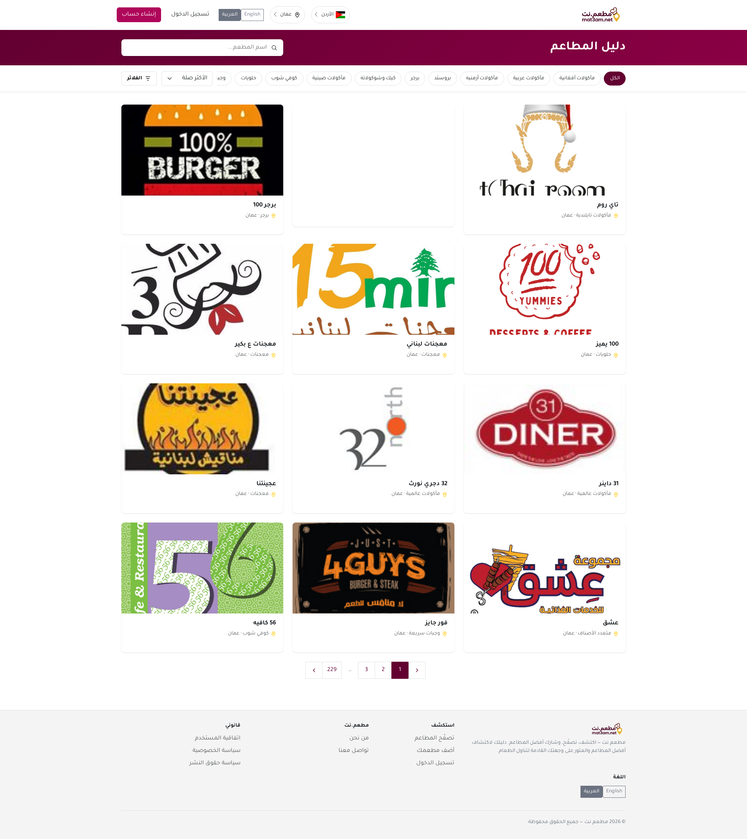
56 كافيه (264, 623)
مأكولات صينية (328, 78)
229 (332, 670)
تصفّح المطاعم (434, 739)
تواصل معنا (353, 751)
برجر (415, 78)
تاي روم (608, 205)
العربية (229, 14)
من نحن (359, 739)
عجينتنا (266, 484)
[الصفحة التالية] (314, 670)
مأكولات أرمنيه (482, 78)
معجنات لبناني (427, 344)
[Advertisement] (373, 165)
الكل (615, 78)
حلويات (248, 78)
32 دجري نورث (428, 484)
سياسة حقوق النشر (214, 763)
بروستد (442, 78)
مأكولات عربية (528, 78)
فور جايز (436, 623)
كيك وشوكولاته (378, 78)
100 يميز (607, 344)
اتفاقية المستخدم (217, 739)
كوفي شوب (284, 78)
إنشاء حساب (139, 15)
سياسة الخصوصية (216, 751)
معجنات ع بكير (255, 344)
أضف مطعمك (435, 751)
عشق (611, 623)
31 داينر (609, 484)
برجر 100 (264, 205)
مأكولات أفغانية (577, 78)
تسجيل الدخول (190, 15)
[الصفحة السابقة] (417, 670)
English (252, 14)
